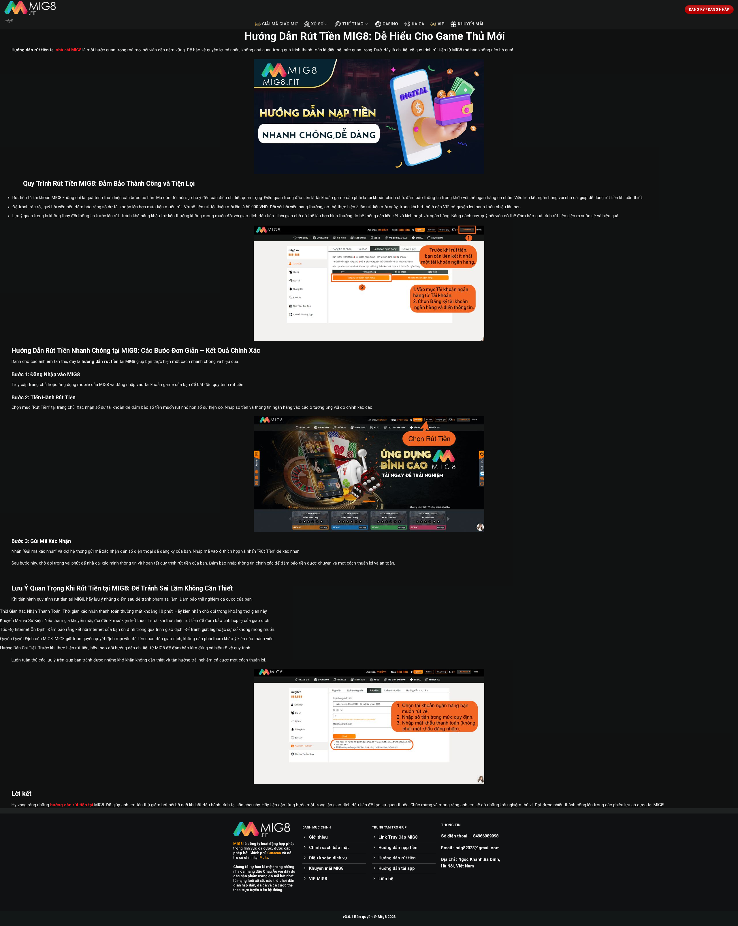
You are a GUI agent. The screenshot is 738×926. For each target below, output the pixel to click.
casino (390, 24)
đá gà (418, 24)
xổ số (317, 24)
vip (441, 24)
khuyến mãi (470, 24)
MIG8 (237, 843)
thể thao (353, 24)
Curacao (274, 853)
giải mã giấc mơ (280, 24)
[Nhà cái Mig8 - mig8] (33, 8)
